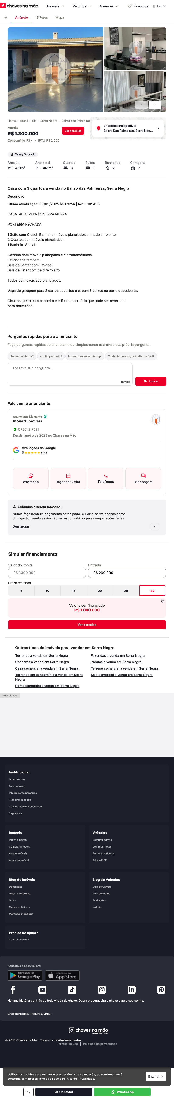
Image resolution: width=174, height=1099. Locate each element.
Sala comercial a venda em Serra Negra (122, 675)
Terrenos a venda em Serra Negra (41, 656)
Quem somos (17, 779)
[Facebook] (13, 991)
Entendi (153, 1076)
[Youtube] (42, 991)
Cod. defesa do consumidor (26, 806)
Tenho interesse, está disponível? (131, 356)
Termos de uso (67, 1044)
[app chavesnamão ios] (62, 975)
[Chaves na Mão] (19, 6)
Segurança (15, 813)
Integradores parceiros (23, 792)
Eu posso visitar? (22, 356)
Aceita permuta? (51, 356)
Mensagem (143, 482)
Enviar (153, 381)
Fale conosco (17, 786)
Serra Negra (48, 121)
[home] (87, 1031)
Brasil (24, 121)
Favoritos (140, 6)
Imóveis (53, 6)
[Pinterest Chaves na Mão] (161, 991)
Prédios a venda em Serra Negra (116, 662)
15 (74, 590)
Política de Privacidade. (78, 1079)
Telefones (105, 482)
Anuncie (106, 6)
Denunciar (21, 526)
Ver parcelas (73, 130)
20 (100, 590)
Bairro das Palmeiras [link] (76, 121)
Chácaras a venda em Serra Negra (42, 662)
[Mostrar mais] (155, 526)
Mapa (59, 17)
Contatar (66, 1092)
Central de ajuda (19, 939)
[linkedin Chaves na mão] (131, 991)
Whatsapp (31, 482)
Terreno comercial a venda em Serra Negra (124, 668)
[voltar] (5, 17)
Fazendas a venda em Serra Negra (118, 656)
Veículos (79, 6)
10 (47, 590)
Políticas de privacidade (100, 1044)
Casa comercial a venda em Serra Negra (46, 668)
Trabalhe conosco (20, 799)
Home (12, 121)
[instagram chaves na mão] (102, 991)
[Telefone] (28, 1092)
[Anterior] (141, 105)
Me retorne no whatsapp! (85, 356)
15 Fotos (41, 17)
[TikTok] (72, 991)
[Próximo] (155, 105)
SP (34, 121)
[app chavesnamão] (25, 975)
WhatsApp (125, 1092)
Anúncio (21, 17)
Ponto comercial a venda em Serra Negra (47, 686)
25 (126, 590)
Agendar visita (68, 482)
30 (152, 590)
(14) (44, 453)
